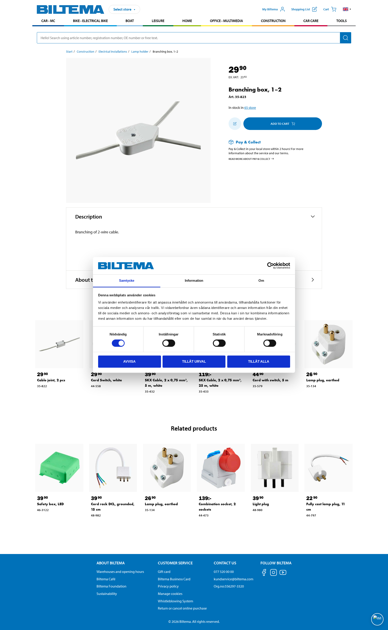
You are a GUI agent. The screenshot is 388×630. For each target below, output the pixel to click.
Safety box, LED (50, 504)
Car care (310, 20)
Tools (341, 20)
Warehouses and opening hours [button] (120, 571)
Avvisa (129, 361)
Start (69, 51)
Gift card (164, 571)
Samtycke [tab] (126, 280)
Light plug (261, 504)
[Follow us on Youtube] (283, 574)
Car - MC (48, 20)
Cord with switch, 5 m (270, 380)
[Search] (345, 37)
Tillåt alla (258, 361)
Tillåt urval (194, 361)
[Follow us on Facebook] (264, 573)
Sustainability (107, 593)
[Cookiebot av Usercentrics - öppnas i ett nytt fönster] (270, 265)
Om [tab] (261, 280)
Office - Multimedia (226, 20)
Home (187, 20)
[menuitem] (48, 21)
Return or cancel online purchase (182, 608)
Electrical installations (113, 51)
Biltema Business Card (174, 579)
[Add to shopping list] (235, 123)
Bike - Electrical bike (90, 20)
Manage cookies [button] (170, 593)
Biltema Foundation (111, 586)
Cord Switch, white (106, 380)
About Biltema (111, 562)
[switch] (168, 343)
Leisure (158, 20)
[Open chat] (377, 619)
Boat (130, 20)
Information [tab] (194, 280)
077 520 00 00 (224, 571)
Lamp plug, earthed (322, 380)
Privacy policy (168, 586)
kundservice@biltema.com (233, 579)
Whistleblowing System (175, 601)
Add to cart (280, 124)
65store (250, 107)
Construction (273, 20)
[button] (347, 9)
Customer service (175, 562)
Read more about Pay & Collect (249, 158)
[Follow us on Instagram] (273, 573)
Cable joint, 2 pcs (51, 380)
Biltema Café (106, 579)
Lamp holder (139, 51)
